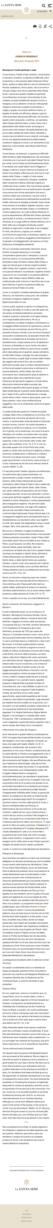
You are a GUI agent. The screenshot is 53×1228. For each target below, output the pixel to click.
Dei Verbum (36, 822)
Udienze (5, 16)
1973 (11, 16)
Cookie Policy (26, 1218)
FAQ (26, 1211)
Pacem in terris (38, 906)
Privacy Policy (26, 1221)
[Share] (50, 27)
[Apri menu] (49, 5)
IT (26, 38)
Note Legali (26, 1214)
